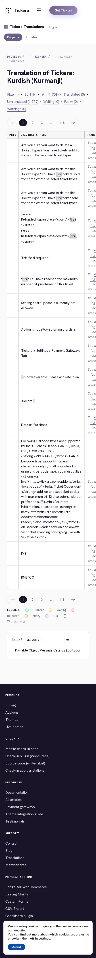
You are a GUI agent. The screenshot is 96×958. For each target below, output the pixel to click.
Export (17, 639)
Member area (16, 865)
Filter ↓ (13, 94)
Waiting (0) (51, 101)
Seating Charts (16, 894)
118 (62, 123)
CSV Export (14, 908)
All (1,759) (50, 94)
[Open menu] (39, 10)
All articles (13, 799)
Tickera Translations (27, 26)
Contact (11, 843)
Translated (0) (74, 94)
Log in (53, 27)
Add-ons (12, 712)
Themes (11, 719)
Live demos (14, 726)
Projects (13, 37)
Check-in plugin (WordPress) (27, 756)
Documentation (17, 792)
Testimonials (15, 821)
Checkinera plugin (19, 915)
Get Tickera (63, 10)
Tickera (41, 57)
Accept (16, 947)
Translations (14, 857)
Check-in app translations (24, 770)
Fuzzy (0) (71, 101)
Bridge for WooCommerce (26, 887)
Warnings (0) (16, 108)
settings (44, 939)
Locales (31, 37)
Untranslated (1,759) (22, 101)
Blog (9, 850)
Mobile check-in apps (21, 748)
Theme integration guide (24, 814)
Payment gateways (20, 807)
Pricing (10, 705)
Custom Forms (16, 901)
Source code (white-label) (25, 763)
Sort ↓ (29, 94)
